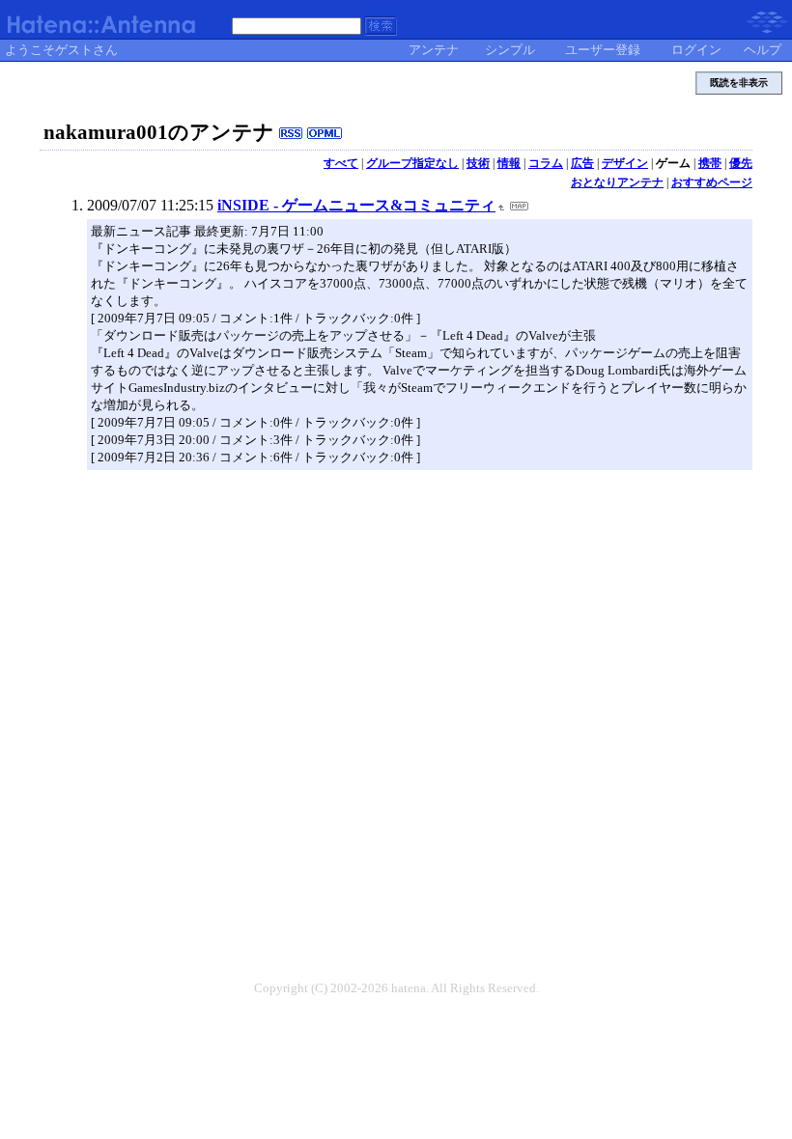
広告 (582, 163)
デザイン (625, 163)
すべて (341, 163)
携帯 (709, 163)
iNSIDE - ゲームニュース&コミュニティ (356, 205)
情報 (509, 163)
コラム (545, 163)
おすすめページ (711, 182)
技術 (478, 163)
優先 (740, 163)
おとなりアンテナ (617, 182)
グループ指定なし (412, 163)
